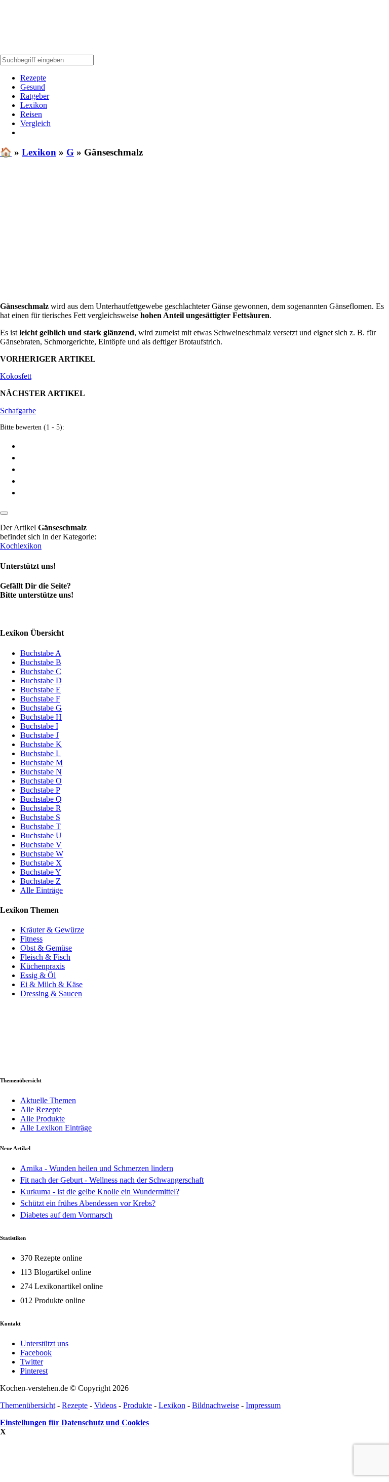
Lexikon (33, 105)
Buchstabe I (39, 726)
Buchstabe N (41, 771)
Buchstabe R (40, 808)
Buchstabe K (41, 744)
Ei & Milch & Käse (51, 984)
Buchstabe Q (41, 799)
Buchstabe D (41, 680)
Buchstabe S (40, 817)
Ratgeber (34, 96)
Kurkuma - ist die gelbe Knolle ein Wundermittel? (99, 1191)
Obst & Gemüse (46, 948)
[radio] (204, 445)
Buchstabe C (40, 671)
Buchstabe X (41, 863)
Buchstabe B (40, 662)
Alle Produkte (42, 1118)
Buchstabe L (40, 753)
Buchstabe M (41, 762)
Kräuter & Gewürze (52, 929)
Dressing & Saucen (51, 993)
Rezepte (33, 77)
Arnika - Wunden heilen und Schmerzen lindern (96, 1168)
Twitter (31, 1361)
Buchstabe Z (40, 881)
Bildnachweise (215, 1405)
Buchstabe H (41, 717)
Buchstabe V (41, 844)
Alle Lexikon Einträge (56, 1127)
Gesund (32, 87)
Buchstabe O (41, 780)
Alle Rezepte (41, 1109)
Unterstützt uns (44, 1343)
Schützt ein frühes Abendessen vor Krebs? (87, 1203)
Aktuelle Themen (48, 1100)
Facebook (36, 1352)
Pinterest (34, 1371)
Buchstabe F (40, 698)
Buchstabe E (40, 689)
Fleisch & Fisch (45, 957)
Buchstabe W (41, 853)
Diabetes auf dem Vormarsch (66, 1215)
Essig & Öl (38, 975)
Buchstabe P (40, 790)
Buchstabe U (41, 835)
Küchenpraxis (42, 966)
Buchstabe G (41, 708)
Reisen (31, 114)
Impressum (263, 1405)
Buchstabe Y (40, 872)
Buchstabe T (40, 826)
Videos (105, 1405)
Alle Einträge (41, 890)
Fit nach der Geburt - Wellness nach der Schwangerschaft (112, 1180)
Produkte (137, 1405)
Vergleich (35, 123)
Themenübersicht (27, 1405)
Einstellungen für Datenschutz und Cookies (74, 1422)
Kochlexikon (21, 545)
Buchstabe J (39, 735)
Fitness (31, 938)
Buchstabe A (40, 653)
